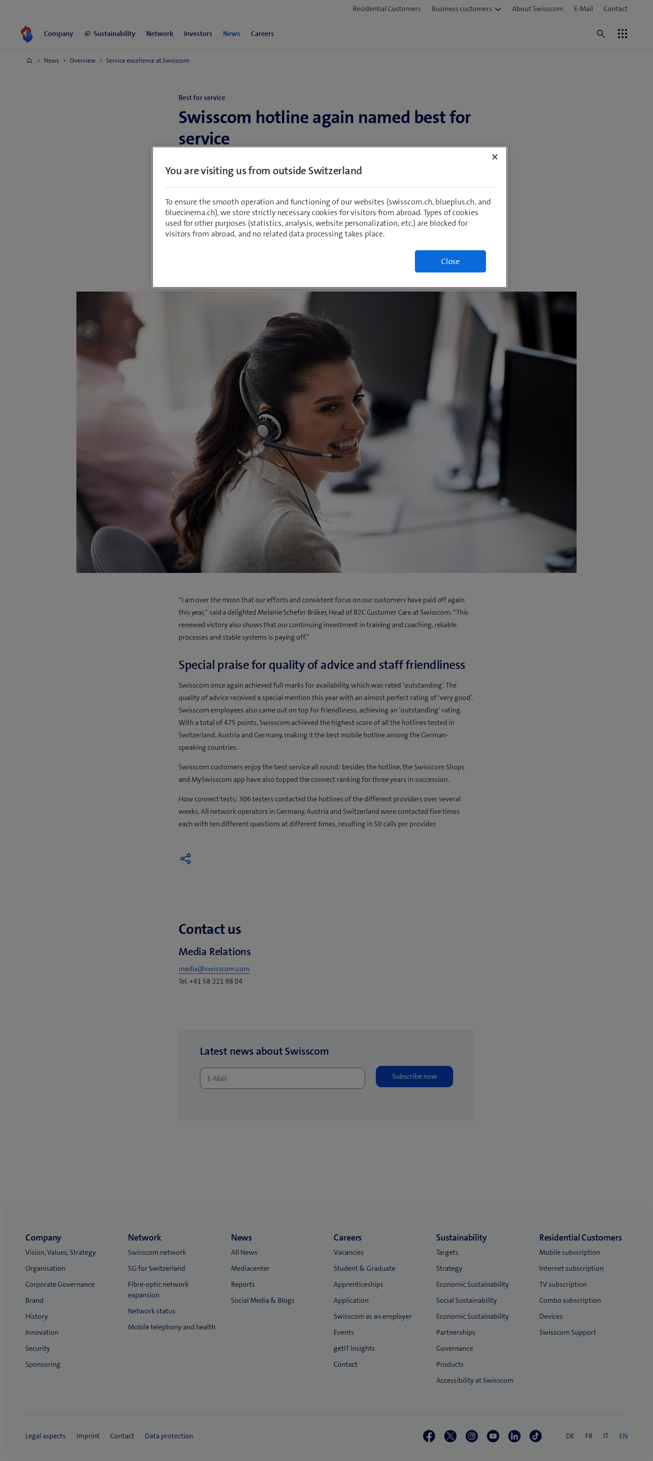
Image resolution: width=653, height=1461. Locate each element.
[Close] (495, 157)
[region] (329, 217)
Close (450, 261)
